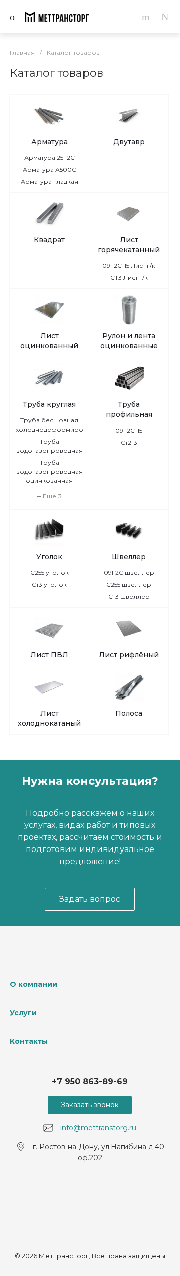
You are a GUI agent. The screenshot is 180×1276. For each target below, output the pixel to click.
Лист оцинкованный (49, 340)
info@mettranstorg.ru (98, 1127)
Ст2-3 (129, 442)
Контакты (29, 1041)
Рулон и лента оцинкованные (129, 340)
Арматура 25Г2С (49, 157)
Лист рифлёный (129, 654)
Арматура (50, 141)
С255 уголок (49, 572)
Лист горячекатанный (129, 244)
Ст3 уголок (49, 584)
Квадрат (49, 239)
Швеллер (129, 556)
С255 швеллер (129, 584)
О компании (34, 984)
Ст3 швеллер (129, 596)
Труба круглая (49, 404)
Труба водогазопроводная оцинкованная (49, 471)
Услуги (23, 1012)
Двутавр (129, 141)
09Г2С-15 (129, 430)
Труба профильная (129, 409)
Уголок (49, 556)
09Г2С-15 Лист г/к (129, 265)
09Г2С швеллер (129, 572)
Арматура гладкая (49, 181)
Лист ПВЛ (49, 654)
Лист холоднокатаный (49, 718)
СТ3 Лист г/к (129, 277)
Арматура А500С (49, 169)
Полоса (129, 713)
